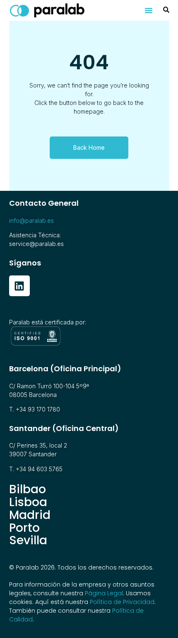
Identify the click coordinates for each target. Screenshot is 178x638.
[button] (148, 10)
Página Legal (104, 593)
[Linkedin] (19, 285)
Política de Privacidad (122, 602)
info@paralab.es (31, 220)
